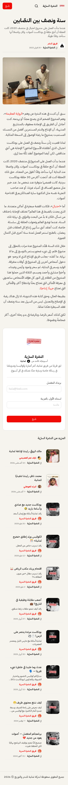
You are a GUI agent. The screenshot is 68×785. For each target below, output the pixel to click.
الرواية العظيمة (14, 113)
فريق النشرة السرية (27, 518)
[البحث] (36, 5)
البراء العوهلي (29, 486)
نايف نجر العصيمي (27, 458)
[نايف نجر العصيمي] (40, 458)
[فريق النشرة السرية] (40, 519)
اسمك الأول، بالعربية (51, 398)
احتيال (56, 206)
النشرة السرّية (49, 47)
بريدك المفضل (54, 382)
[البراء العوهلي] (40, 487)
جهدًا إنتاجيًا (47, 288)
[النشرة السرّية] (62, 6)
